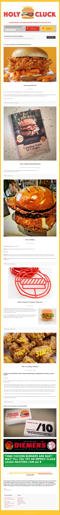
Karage (9, 401)
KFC (4, 91)
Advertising (23, 167)
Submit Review (20, 499)
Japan (7, 401)
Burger (26, 167)
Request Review (20, 500)
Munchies (11, 102)
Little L (12, 175)
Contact (19, 504)
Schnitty (10, 263)
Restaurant (38, 167)
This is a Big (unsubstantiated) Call (30, 164)
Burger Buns (8, 329)
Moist (12, 329)
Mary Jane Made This (30, 85)
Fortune (6, 378)
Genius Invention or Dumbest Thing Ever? (30, 302)
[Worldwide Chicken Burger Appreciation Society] (30, 19)
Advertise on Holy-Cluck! (22, 503)
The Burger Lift (6, 308)
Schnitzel (13, 263)
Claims (9, 175)
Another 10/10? (7, 507)
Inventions (31, 305)
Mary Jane (8, 102)
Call (6, 175)
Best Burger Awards (21, 501)
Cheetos (18, 91)
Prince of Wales (30, 240)
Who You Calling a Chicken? (30, 366)
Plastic (14, 329)
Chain (28, 167)
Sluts (12, 401)
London (7, 263)
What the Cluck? (20, 497)
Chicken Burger (34, 167)
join (47, 484)
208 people (11, 315)
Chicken (30, 167)
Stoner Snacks (16, 102)
